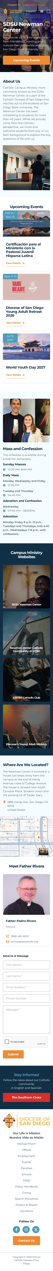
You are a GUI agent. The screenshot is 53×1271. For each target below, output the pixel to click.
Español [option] (31, 11)
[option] (31, 11)
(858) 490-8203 (20, 936)
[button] (41, 11)
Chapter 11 (13, 4)
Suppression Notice (33, 4)
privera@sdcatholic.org (24, 941)
